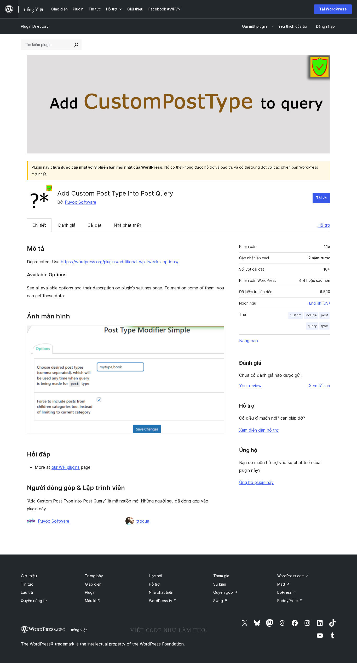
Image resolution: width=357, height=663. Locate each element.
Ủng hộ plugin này (256, 482)
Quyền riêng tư (34, 600)
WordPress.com (293, 576)
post (324, 315)
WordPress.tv (163, 600)
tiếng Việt (79, 630)
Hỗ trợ (324, 225)
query (312, 326)
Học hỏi (155, 576)
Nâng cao (248, 340)
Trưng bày (94, 576)
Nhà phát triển (127, 225)
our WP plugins (65, 467)
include (311, 315)
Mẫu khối (92, 600)
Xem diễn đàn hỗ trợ (259, 430)
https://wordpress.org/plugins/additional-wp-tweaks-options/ (120, 261)
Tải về (321, 198)
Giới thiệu (29, 576)
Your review (250, 385)
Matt (283, 584)
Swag (220, 600)
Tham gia (221, 576)
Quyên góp (225, 592)
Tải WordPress (333, 9)
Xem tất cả (319, 385)
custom (295, 315)
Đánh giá (66, 225)
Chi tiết (39, 225)
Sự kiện (219, 584)
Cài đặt (94, 225)
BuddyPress (290, 600)
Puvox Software (80, 202)
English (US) (319, 303)
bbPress (286, 592)
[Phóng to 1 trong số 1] (217, 332)
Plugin (90, 592)
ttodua (142, 521)
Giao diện (93, 584)
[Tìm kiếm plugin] (76, 44)
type (324, 326)
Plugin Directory (35, 26)
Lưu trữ (27, 592)
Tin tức (27, 584)
